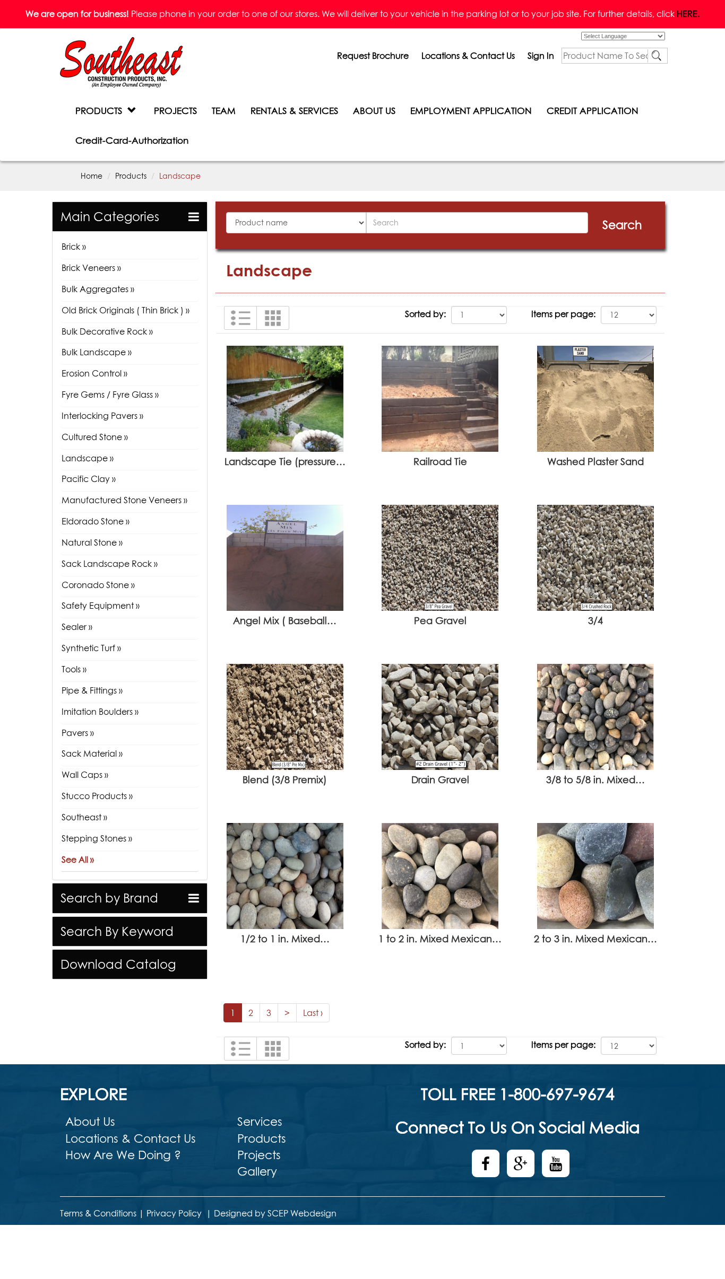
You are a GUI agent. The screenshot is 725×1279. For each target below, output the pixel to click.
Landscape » (88, 458)
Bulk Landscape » (97, 352)
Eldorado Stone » (96, 521)
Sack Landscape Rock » (110, 563)
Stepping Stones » (97, 838)
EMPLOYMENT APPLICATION (471, 110)
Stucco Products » (97, 796)
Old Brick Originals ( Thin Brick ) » (125, 310)
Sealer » (77, 626)
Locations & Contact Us (468, 55)
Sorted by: (425, 314)
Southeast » (84, 817)
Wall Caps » (85, 774)
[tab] (130, 216)
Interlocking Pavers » (102, 415)
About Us (90, 1121)
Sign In (541, 55)
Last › (313, 1013)
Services (259, 1121)
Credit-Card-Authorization (131, 140)
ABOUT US (374, 110)
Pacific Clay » (89, 479)
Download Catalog (118, 964)
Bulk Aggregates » (98, 289)
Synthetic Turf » (91, 648)
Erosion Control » (94, 373)
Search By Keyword (117, 931)
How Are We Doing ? (123, 1155)
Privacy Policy (174, 1213)
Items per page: (563, 314)
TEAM (224, 110)
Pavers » (78, 733)
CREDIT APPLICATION (592, 110)
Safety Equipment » (101, 605)
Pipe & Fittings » (92, 690)
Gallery (257, 1171)
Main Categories (110, 216)
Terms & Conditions (98, 1213)
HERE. (688, 13)
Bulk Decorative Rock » (107, 331)
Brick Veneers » (91, 267)
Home (91, 175)
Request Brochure (373, 55)
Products (130, 175)
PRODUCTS (101, 110)
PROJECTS (175, 110)
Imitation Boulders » (100, 711)
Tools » (74, 669)
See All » (78, 859)
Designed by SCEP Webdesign (275, 1213)
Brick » (74, 246)
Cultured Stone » (95, 437)
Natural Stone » (92, 542)
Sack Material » (92, 753)
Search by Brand (109, 898)
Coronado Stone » (98, 585)
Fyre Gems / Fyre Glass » (110, 394)
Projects (259, 1155)
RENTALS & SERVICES (294, 110)
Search (622, 225)
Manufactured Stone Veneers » (124, 500)
